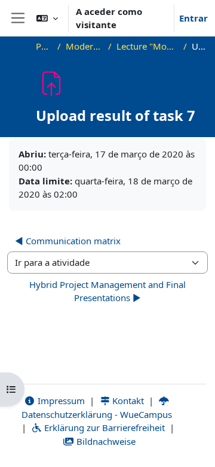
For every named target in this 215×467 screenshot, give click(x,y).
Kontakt (127, 401)
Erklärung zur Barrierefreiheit (103, 427)
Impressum (60, 401)
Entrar (193, 18)
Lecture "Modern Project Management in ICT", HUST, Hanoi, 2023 (147, 46)
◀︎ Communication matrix (68, 241)
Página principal (44, 46)
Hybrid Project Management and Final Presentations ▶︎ (107, 291)
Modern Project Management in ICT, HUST (84, 46)
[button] (47, 18)
